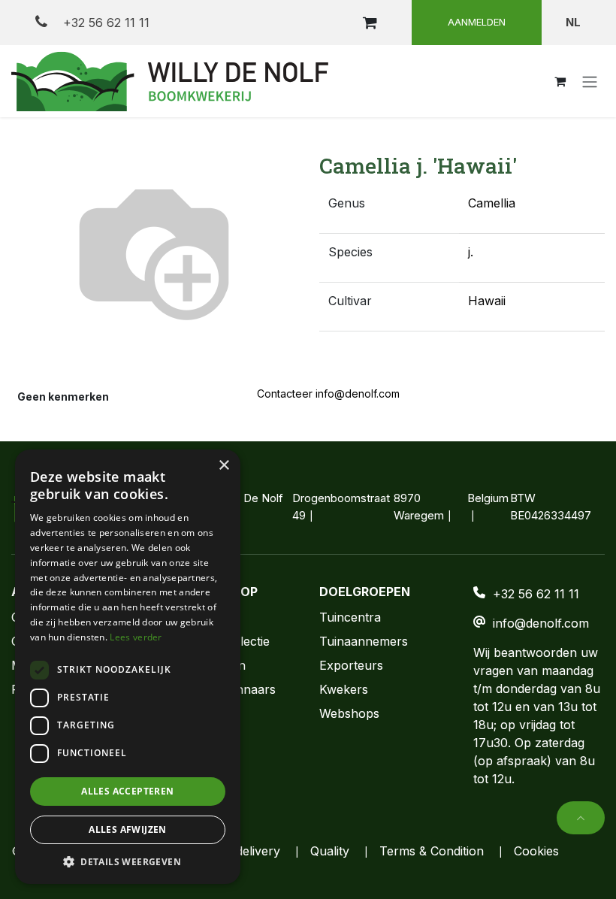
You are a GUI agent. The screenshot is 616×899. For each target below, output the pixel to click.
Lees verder (136, 637)
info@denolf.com (541, 623)
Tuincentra (350, 617)
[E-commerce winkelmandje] (370, 23)
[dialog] (127, 667)
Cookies (536, 850)
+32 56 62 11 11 (104, 22)
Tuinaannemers (363, 641)
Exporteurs (351, 665)
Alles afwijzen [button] (128, 829)
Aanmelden (477, 22)
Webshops (349, 713)
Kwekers (343, 689)
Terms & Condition (431, 850)
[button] (581, 817)
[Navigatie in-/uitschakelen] (590, 81)
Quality (329, 850)
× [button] (223, 465)
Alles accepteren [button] (127, 791)
